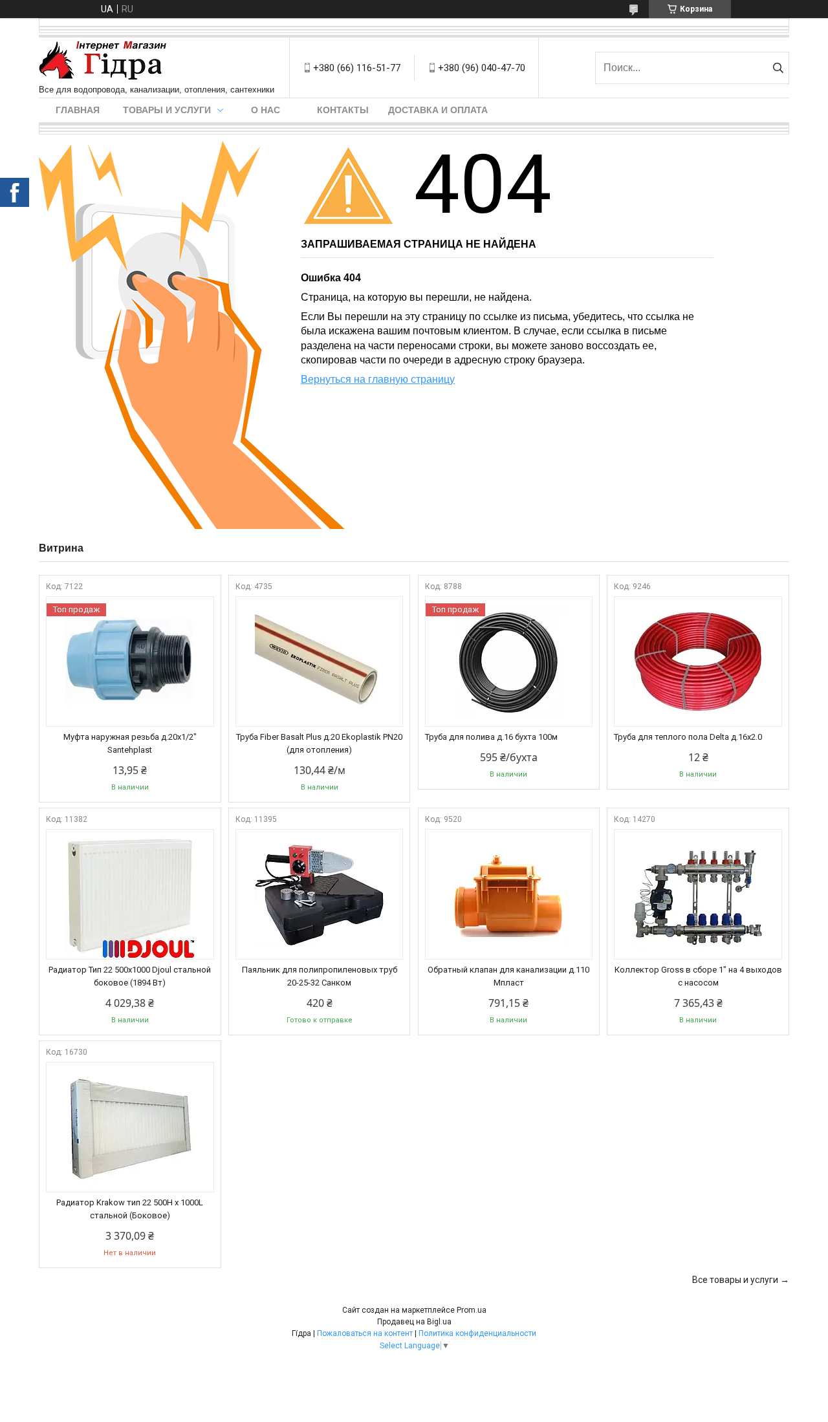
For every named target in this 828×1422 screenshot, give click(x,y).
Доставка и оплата (438, 110)
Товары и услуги (167, 110)
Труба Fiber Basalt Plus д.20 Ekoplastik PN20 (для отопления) (319, 743)
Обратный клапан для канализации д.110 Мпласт (508, 976)
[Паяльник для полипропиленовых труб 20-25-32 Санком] (319, 894)
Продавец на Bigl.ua (414, 1321)
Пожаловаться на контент (365, 1333)
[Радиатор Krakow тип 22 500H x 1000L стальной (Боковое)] (130, 1127)
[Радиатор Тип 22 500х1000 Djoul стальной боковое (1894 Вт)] (130, 894)
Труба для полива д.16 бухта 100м (491, 737)
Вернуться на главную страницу (378, 379)
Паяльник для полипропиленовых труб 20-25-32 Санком (319, 976)
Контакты (343, 110)
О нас (265, 110)
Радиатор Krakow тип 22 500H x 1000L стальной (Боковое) (129, 1209)
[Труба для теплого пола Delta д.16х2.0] (698, 661)
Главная (78, 110)
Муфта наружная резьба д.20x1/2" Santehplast (130, 743)
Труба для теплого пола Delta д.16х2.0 (688, 737)
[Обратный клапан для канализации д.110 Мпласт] (509, 894)
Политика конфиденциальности (477, 1333)
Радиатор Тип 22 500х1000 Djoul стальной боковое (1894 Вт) (130, 976)
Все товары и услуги (735, 1280)
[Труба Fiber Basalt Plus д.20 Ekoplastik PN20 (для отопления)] (319, 661)
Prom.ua (471, 1310)
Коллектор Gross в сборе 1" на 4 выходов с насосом (698, 976)
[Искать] (778, 68)
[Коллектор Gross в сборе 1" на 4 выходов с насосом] (698, 894)
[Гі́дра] (103, 61)
